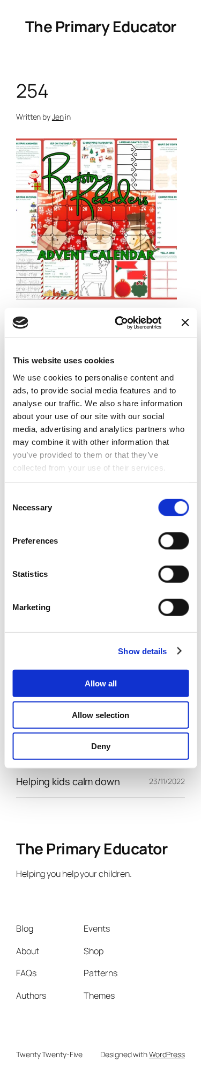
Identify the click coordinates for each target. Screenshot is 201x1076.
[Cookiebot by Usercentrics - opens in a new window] (119, 323)
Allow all (101, 683)
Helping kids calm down (68, 781)
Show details (142, 650)
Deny (100, 746)
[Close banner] (185, 322)
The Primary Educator (100, 26)
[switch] (173, 541)
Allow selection (100, 714)
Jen (58, 117)
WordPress (167, 1054)
